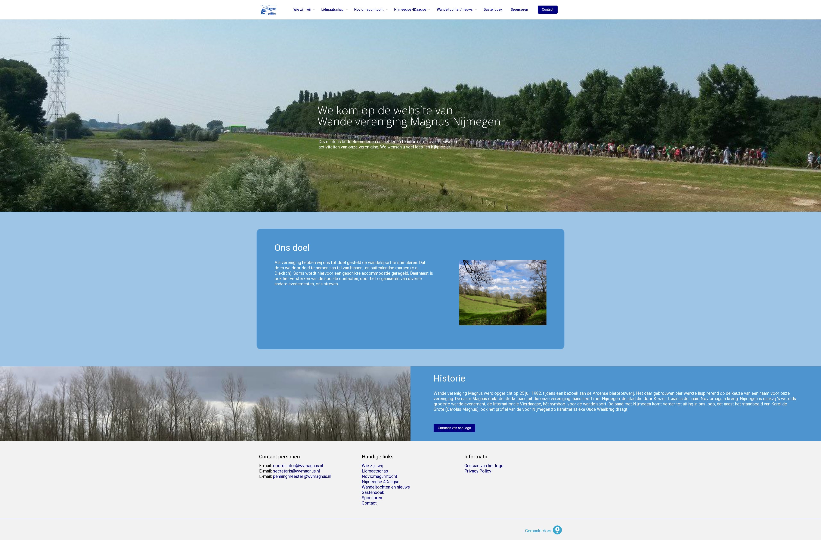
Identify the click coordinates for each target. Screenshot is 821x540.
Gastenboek (373, 492)
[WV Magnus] (268, 9)
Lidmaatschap (375, 471)
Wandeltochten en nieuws (386, 487)
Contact (547, 9)
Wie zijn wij (372, 465)
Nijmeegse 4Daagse (380, 481)
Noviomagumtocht (379, 476)
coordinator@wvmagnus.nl (298, 465)
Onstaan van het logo (484, 465)
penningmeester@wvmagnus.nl (302, 476)
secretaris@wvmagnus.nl (296, 471)
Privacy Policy (477, 471)
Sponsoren (372, 497)
